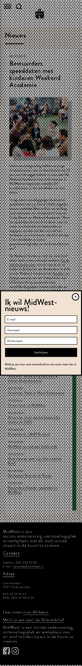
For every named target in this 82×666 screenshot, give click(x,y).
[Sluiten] (75, 296)
